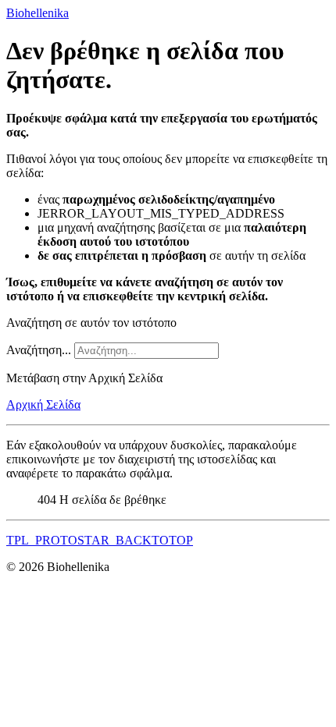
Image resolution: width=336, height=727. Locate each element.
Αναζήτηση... (38, 349)
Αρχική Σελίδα (43, 404)
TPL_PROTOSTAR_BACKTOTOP (99, 540)
